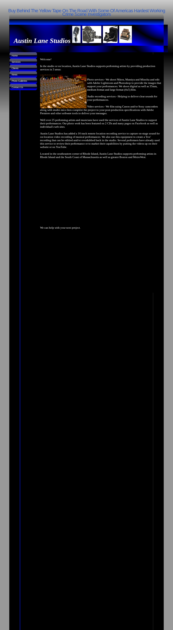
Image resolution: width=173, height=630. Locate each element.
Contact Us (17, 87)
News (15, 74)
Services (16, 62)
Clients (15, 68)
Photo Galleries (19, 81)
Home (15, 55)
